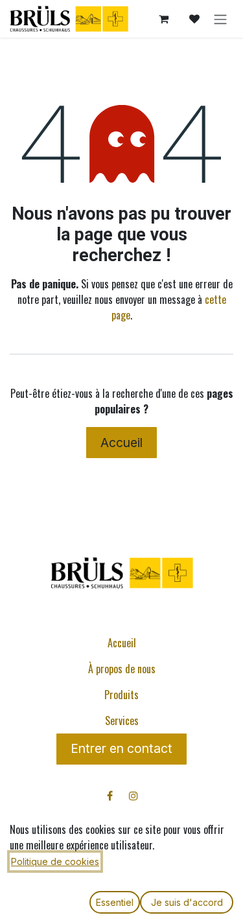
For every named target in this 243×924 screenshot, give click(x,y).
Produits (121, 694)
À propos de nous (122, 668)
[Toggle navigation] (220, 18)
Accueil (121, 442)
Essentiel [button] (114, 902)
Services (122, 720)
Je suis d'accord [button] (187, 902)
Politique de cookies (55, 861)
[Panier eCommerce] (163, 19)
